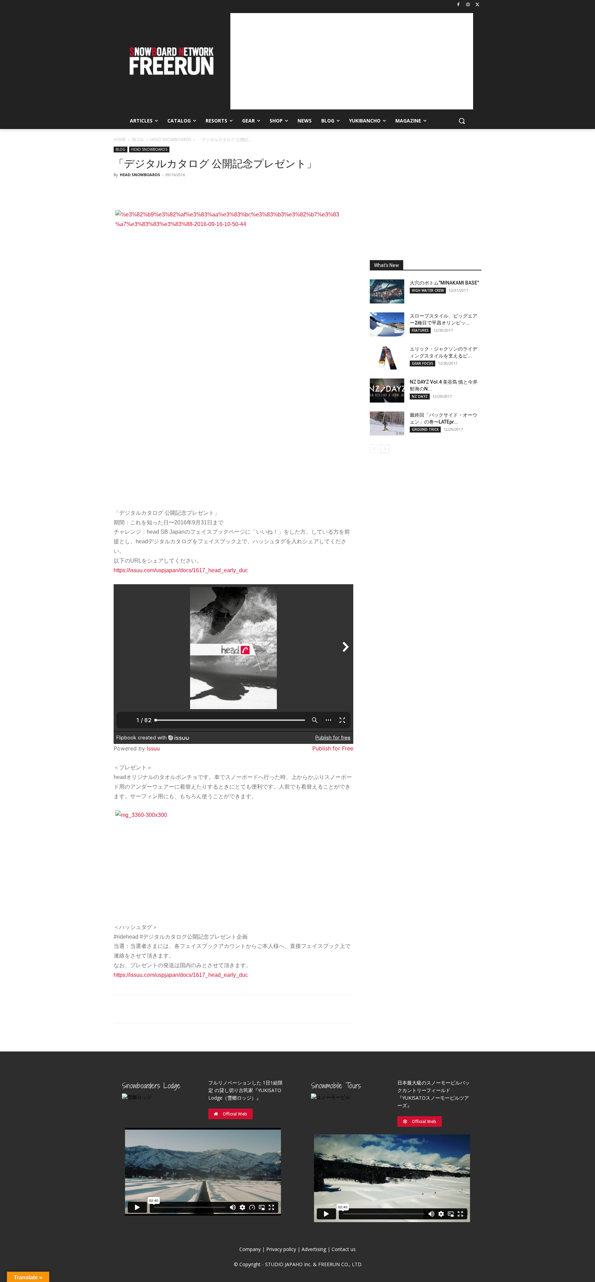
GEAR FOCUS (422, 363)
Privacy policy (281, 1249)
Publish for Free (332, 748)
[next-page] (385, 449)
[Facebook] (458, 5)
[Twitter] (477, 5)
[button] (461, 121)
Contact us (344, 1249)
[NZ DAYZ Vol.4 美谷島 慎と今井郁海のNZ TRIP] (387, 390)
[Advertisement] (351, 61)
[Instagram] (468, 5)
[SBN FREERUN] (171, 61)
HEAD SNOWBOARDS (170, 139)
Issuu (153, 748)
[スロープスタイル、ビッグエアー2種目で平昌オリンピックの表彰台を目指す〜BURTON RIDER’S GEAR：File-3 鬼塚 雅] (387, 324)
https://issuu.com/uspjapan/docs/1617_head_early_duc (181, 570)
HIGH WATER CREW (428, 290)
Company (250, 1249)
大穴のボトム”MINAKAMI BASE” (444, 283)
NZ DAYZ (420, 396)
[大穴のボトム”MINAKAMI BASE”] (387, 291)
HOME (120, 139)
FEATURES (420, 330)
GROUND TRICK (425, 429)
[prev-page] (374, 449)
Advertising (314, 1249)
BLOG (138, 139)
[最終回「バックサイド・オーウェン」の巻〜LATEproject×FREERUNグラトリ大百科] (387, 424)
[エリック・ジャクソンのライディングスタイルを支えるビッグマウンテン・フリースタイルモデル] (387, 357)
